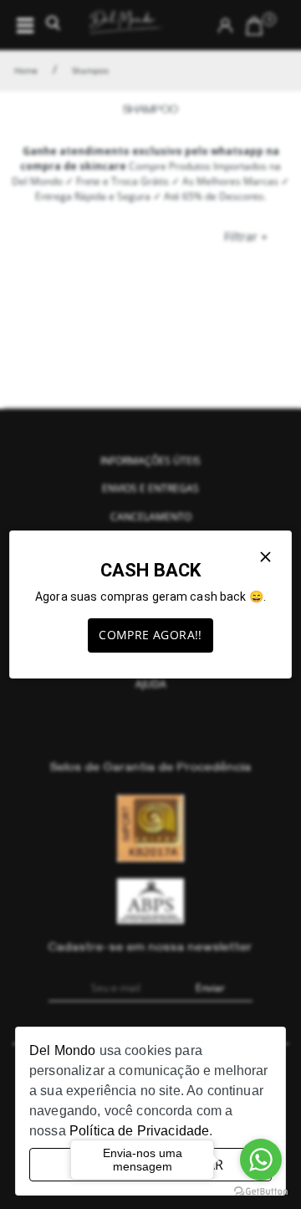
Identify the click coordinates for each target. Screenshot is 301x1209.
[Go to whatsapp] (261, 1160)
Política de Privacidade (139, 1131)
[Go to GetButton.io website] (261, 1191)
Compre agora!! (150, 635)
